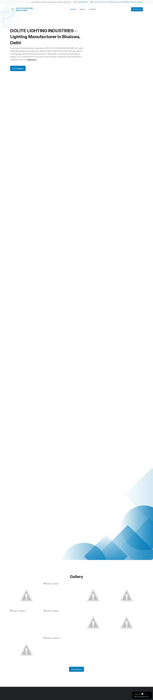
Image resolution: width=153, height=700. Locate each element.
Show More (76, 669)
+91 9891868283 (81, 2)
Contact (92, 9)
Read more (32, 59)
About (82, 9)
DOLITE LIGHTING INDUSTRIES (24, 9)
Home (73, 9)
